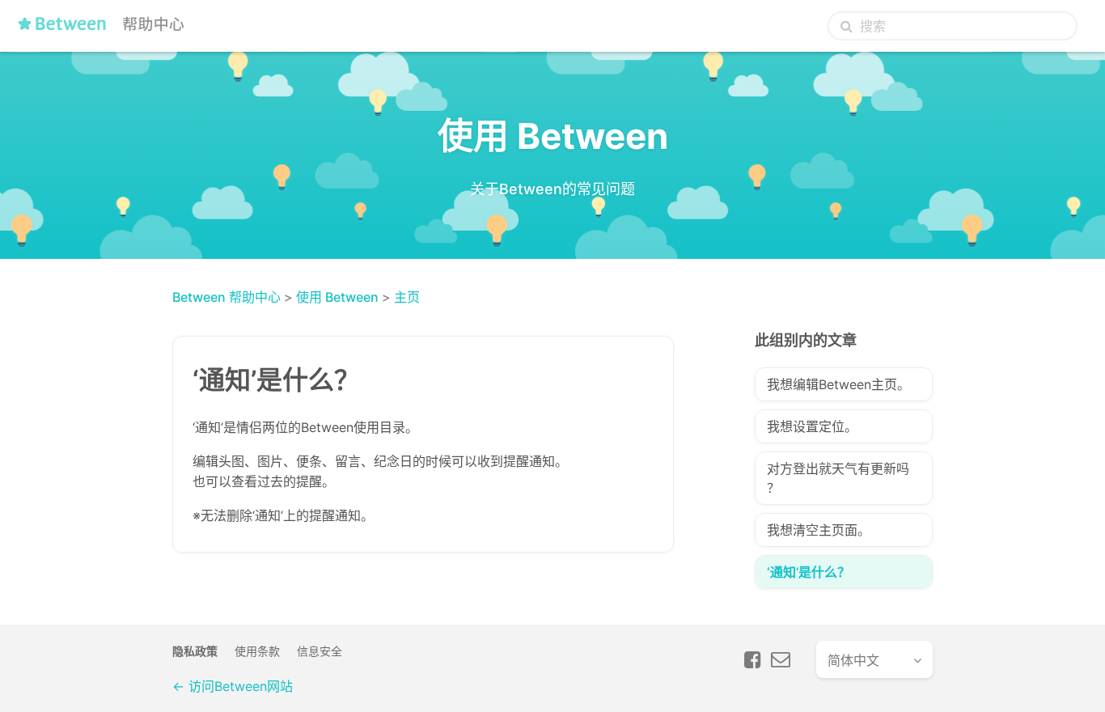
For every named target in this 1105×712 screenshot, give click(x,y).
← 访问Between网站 (232, 686)
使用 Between (337, 297)
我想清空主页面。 (818, 530)
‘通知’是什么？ (808, 572)
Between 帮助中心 (226, 297)
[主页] (104, 30)
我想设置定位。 (812, 426)
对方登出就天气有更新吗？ (838, 478)
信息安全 (319, 651)
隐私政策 (195, 651)
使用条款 (257, 651)
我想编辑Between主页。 (838, 384)
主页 (407, 297)
